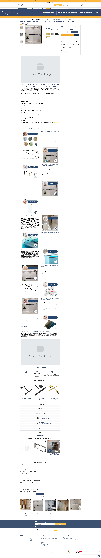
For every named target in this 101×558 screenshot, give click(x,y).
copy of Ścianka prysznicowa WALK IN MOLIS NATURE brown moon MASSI (50, 513)
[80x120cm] (34, 510)
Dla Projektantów (71, 8)
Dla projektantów (54, 539)
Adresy (75, 539)
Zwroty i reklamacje (44, 537)
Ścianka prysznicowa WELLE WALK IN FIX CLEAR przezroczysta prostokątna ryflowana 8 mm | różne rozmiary (25, 512)
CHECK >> (35, 196)
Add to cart (75, 31)
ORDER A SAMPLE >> (24, 326)
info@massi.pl (21, 540)
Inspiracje (38, 8)
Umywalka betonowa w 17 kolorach (44, 548)
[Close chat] (99, 556)
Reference (21, 23)
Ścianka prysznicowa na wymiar (45, 546)
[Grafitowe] (49, 451)
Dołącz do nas (32, 542)
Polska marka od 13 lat (13, 0)
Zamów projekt (52, 8)
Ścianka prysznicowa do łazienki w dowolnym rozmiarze (67, 538)
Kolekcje (29, 8)
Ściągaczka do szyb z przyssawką (26, 398)
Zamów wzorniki (38, 0)
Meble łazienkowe (35, 19)
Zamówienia (75, 538)
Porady (43, 8)
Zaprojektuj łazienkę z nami (45, 545)
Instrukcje (42, 542)
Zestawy (33, 8)
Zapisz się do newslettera (60, 524)
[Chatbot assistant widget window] (91, 538)
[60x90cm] (33, 510)
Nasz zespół (32, 538)
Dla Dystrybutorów (79, 8)
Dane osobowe (76, 537)
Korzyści (31, 539)
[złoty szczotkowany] (22, 508)
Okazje (48, 8)
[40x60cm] (20, 508)
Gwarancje (42, 543)
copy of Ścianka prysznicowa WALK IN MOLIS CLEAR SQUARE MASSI (38, 513)
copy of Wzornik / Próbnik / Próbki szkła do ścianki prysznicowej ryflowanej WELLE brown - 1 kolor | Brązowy (54, 454)
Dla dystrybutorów (54, 538)
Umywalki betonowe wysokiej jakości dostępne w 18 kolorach (67, 540)
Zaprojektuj (64, 537)
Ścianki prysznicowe (42, 19)
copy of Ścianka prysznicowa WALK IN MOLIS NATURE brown (63, 513)
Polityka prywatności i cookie (45, 541)
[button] (82, 5)
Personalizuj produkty (64, 0)
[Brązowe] (48, 451)
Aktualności (31, 541)
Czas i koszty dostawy (44, 544)
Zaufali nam (31, 540)
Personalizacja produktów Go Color (45, 538)
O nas (31, 537)
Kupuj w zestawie (89, 0)
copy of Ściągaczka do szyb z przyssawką (40, 399)
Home (31, 19)
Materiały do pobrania (55, 537)
